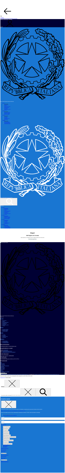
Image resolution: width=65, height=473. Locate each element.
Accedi (2, 423)
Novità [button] (3, 219)
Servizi (1, 327)
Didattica (2, 339)
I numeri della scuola (7, 109)
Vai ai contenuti (2, 18)
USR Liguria (2, 363)
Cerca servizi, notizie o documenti (6, 395)
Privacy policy (2, 368)
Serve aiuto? (5, 446)
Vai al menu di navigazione (9, 18)
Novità (1, 332)
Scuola (1, 318)
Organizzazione (6, 107)
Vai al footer (15, 18)
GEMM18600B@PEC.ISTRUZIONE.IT (8, 352)
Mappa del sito (2, 367)
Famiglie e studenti (7, 113)
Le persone (6, 108)
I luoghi (5, 105)
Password (2, 420)
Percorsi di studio (6, 114)
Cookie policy (2, 369)
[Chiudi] (12, 383)
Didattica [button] (3, 120)
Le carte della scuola (7, 106)
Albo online (6, 119)
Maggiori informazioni (6, 445)
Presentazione (6, 104)
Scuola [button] (3, 103)
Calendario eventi (6, 118)
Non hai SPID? (3, 456)
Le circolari (6, 117)
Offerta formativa (6, 226)
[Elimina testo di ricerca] (28, 392)
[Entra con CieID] (4, 460)
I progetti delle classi (7, 123)
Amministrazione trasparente (4, 365)
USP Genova (2, 364)
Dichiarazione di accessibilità (4, 371)
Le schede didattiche (7, 122)
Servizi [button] (3, 110)
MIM (1, 362)
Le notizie (5, 116)
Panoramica (6, 111)
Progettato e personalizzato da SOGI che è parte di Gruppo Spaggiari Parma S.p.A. (46, 374)
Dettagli (2, 377)
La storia (5, 214)
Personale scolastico (7, 112)
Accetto (8, 377)
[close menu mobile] (7, 14)
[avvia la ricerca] (43, 392)
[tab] (8, 414)
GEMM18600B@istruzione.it (7, 351)
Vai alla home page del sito (32, 239)
